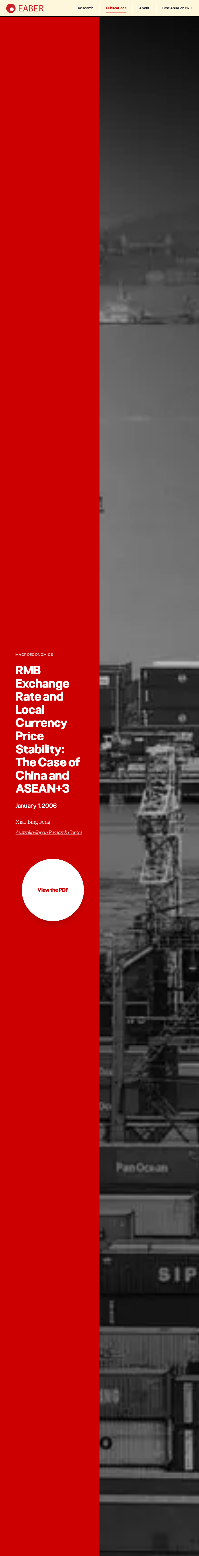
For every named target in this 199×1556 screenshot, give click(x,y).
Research (86, 8)
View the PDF (52, 890)
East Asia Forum (175, 8)
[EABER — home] (25, 8)
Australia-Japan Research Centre (49, 832)
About (144, 8)
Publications (116, 8)
